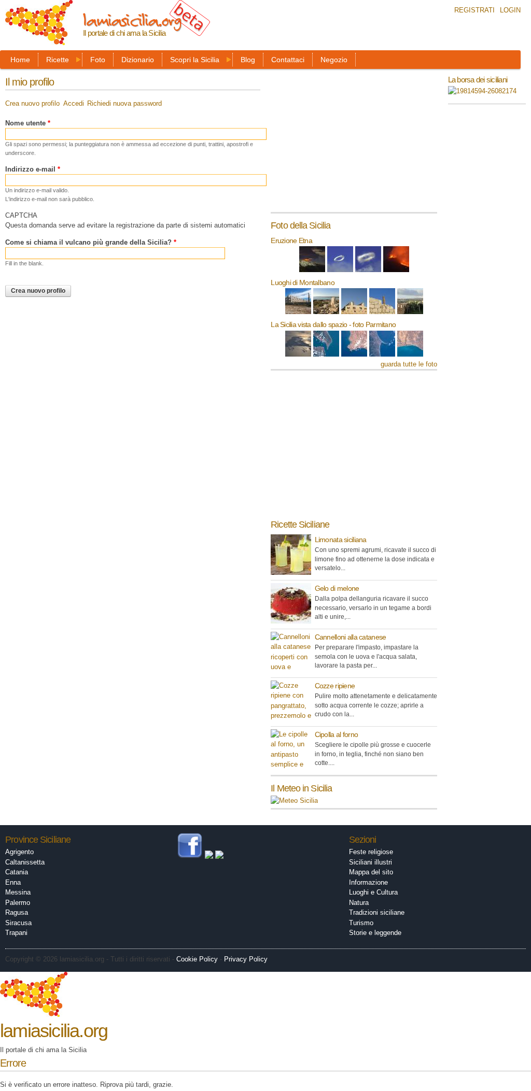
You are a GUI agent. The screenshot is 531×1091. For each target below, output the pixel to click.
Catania (16, 872)
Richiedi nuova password (124, 103)
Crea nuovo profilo (32, 103)
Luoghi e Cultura (373, 892)
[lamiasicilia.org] (39, 40)
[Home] (33, 1012)
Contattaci (287, 59)
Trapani (16, 933)
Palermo (17, 902)
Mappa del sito (371, 872)
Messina (18, 892)
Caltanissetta (25, 862)
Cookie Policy (197, 959)
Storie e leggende (375, 933)
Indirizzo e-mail (32, 169)
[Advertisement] (348, 144)
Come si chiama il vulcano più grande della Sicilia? (90, 242)
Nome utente (27, 123)
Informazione (368, 882)
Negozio (333, 59)
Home (20, 59)
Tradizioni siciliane (376, 912)
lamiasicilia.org (132, 20)
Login (510, 10)
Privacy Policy (246, 959)
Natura (359, 902)
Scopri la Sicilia (194, 59)
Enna (13, 882)
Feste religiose (371, 852)
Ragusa (16, 912)
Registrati (474, 10)
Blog (248, 59)
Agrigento (19, 852)
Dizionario (137, 59)
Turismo (361, 923)
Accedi (73, 103)
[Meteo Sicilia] (294, 800)
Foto (97, 59)
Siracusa (18, 923)
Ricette (57, 59)
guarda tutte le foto (409, 364)
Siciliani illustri (370, 862)
